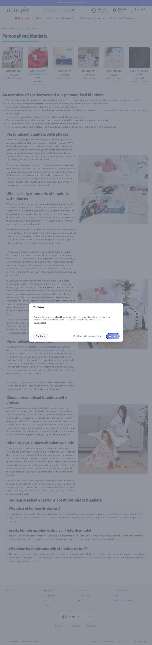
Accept (112, 336)
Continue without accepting (87, 336)
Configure (40, 336)
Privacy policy (40, 322)
